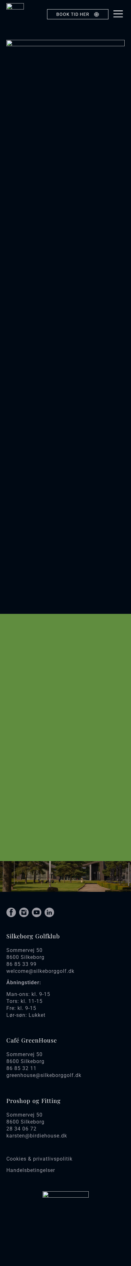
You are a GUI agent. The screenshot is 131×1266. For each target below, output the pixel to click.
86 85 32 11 (21, 1068)
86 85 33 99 (21, 964)
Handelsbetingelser (30, 1170)
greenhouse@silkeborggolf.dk (43, 1075)
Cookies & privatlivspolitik (39, 1159)
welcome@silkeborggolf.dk (40, 971)
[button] (118, 14)
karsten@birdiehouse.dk (36, 1136)
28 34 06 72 (21, 1129)
